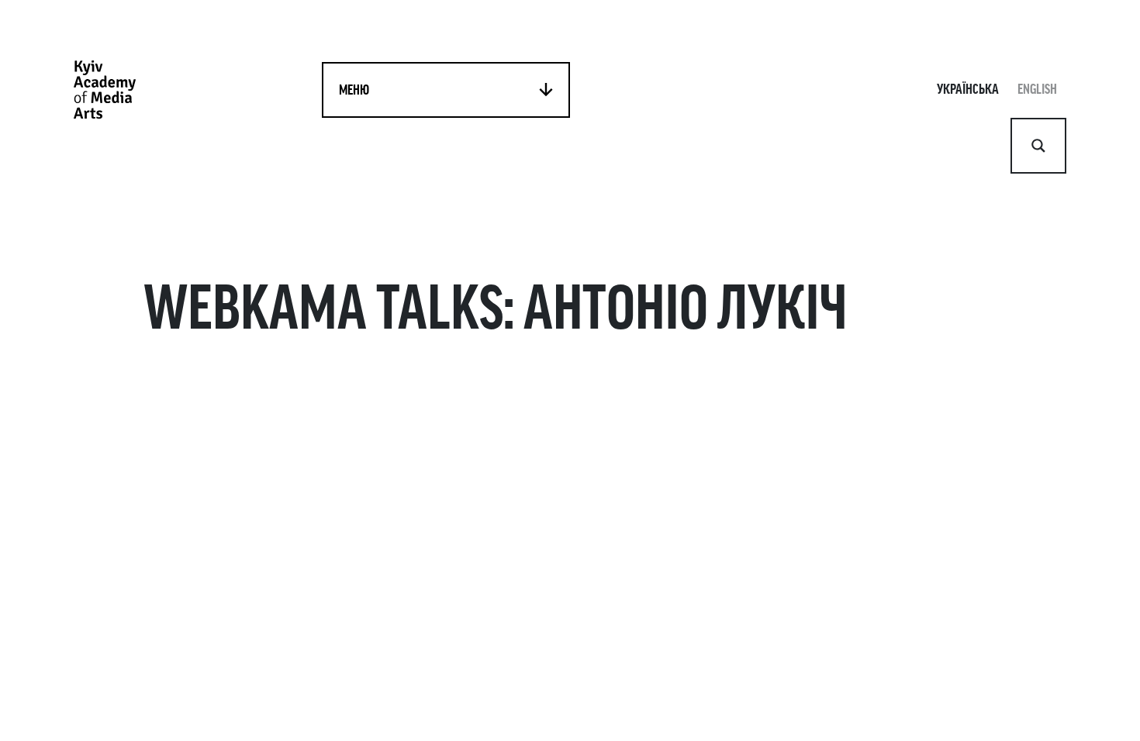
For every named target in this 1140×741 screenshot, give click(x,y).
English (1037, 89)
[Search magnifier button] (1038, 146)
